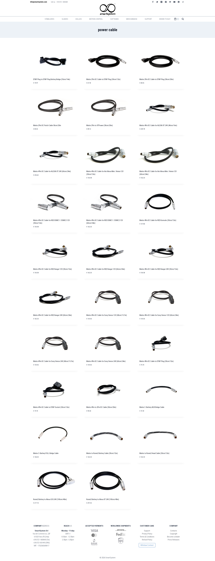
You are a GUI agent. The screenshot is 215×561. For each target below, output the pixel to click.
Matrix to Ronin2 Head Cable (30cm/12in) (154, 453)
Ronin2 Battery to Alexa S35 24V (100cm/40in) (50, 499)
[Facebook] (153, 2)
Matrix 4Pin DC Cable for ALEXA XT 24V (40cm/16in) (158, 125)
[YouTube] (174, 2)
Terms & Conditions (147, 537)
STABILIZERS (49, 19)
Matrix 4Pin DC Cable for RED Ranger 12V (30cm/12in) (52, 269)
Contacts (173, 531)
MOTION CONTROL (96, 19)
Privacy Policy (147, 534)
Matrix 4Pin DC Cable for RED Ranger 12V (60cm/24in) (105, 269)
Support (147, 531)
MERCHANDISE (131, 19)
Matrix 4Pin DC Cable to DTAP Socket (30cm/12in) (51, 407)
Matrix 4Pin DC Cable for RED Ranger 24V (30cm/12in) (158, 269)
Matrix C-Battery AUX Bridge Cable (151, 407)
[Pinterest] (166, 2)
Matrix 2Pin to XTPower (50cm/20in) (99, 125)
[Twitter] (157, 2)
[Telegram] (183, 2)
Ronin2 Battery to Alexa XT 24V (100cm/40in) (102, 499)
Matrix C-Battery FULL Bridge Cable (45, 453)
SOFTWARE (114, 19)
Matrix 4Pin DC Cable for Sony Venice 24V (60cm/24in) (106, 361)
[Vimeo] (170, 2)
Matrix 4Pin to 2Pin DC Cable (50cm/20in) (101, 407)
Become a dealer (173, 537)
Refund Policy (147, 540)
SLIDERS (65, 19)
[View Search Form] (183, 19)
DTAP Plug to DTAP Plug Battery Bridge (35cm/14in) (51, 79)
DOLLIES (79, 19)
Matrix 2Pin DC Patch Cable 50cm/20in (47, 125)
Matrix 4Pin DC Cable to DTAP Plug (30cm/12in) (156, 361)
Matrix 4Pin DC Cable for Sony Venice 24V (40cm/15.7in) (53, 361)
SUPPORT (148, 19)
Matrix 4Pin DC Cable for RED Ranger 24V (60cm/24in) (52, 315)
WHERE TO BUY (164, 19)
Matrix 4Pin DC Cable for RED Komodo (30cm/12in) (157, 220)
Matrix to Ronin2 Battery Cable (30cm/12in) (102, 453)
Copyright (173, 534)
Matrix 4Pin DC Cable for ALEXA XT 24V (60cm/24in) (52, 171)
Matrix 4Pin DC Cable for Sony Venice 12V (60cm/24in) (159, 315)
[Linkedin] (179, 2)
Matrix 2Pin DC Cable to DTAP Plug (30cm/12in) (103, 79)
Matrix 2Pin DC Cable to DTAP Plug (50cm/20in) (156, 79)
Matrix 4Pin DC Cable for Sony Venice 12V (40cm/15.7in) (106, 315)
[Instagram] (161, 2)
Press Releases (173, 540)
